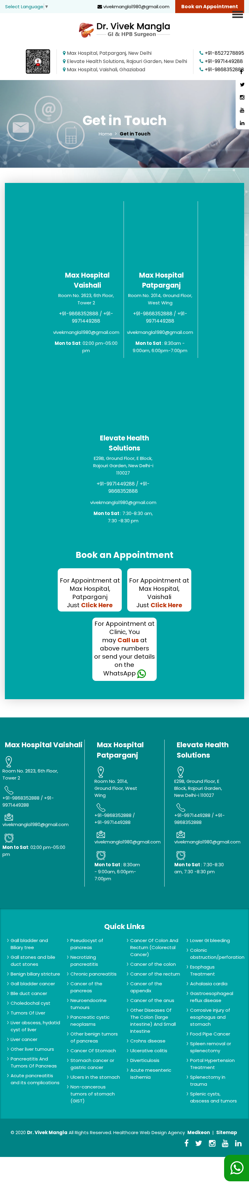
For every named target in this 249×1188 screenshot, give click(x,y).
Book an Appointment (209, 6)
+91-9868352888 (224, 69)
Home (105, 134)
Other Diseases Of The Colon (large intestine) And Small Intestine (153, 1020)
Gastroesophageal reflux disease (211, 997)
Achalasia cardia (208, 983)
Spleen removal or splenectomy (210, 1047)
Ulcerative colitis (148, 1050)
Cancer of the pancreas (86, 987)
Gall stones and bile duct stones (33, 960)
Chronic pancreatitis (93, 974)
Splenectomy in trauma (207, 1080)
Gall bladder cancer (33, 983)
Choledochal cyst (30, 1003)
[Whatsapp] (236, 1168)
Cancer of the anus (152, 1000)
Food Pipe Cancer (210, 1034)
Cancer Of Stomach (93, 1050)
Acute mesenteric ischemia (150, 1073)
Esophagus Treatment (202, 970)
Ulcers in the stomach (95, 1077)
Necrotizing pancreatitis (84, 960)
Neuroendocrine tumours (88, 1004)
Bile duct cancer (29, 993)
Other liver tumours (32, 1049)
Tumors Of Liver (28, 1013)
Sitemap (226, 1132)
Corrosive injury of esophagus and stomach (210, 1017)
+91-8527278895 (224, 53)
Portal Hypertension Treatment (212, 1064)
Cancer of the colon (153, 964)
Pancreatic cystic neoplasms (90, 1020)
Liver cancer (24, 1039)
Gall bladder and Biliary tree (29, 944)
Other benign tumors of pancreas (94, 1037)
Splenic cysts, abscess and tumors (213, 1097)
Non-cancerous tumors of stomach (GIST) (92, 1094)
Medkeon (198, 1132)
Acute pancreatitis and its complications (35, 1079)
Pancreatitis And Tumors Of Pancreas (34, 1062)
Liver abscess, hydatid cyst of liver (35, 1026)
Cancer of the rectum (155, 974)
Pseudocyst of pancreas (86, 944)
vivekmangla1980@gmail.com (135, 6)
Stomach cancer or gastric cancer (92, 1064)
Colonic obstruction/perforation (217, 953)
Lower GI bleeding (210, 940)
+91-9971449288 (224, 61)
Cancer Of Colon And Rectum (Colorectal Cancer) (154, 947)
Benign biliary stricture (35, 974)
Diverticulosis (144, 1060)
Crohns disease (147, 1041)
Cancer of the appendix (146, 987)
